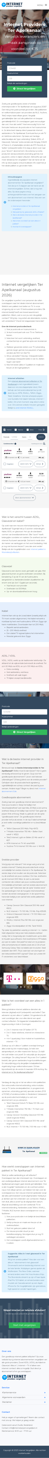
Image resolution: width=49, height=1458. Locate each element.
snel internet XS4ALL (24, 408)
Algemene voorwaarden (13, 1397)
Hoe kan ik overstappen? (22, 227)
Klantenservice (9, 1392)
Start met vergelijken (24, 1325)
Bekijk (38, 464)
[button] (1, 978)
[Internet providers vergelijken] (12, 4)
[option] (13, 978)
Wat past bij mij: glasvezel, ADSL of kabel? (28, 212)
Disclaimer (7, 1402)
